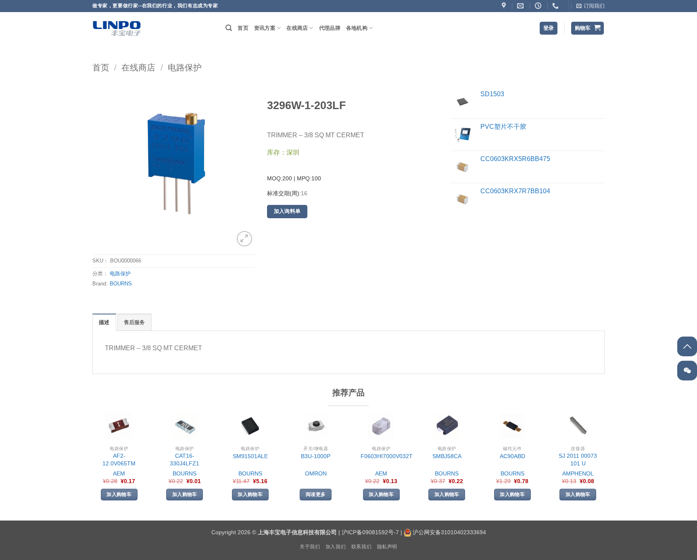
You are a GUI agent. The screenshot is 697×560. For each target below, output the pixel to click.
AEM (119, 473)
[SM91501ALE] (250, 426)
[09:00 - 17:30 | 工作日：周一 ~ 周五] (539, 6)
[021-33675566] (556, 6)
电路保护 (185, 67)
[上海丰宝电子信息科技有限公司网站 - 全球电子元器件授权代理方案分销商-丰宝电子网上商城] (116, 28)
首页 (243, 28)
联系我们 (361, 547)
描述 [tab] (104, 322)
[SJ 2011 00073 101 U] (578, 426)
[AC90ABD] (512, 426)
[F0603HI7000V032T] (381, 426)
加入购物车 (118, 494)
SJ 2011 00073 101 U (578, 460)
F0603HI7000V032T (387, 456)
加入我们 (336, 547)
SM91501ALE (250, 456)
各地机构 (356, 28)
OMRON (316, 473)
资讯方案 (264, 28)
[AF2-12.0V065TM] (119, 426)
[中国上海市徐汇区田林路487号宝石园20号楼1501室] (505, 6)
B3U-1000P (315, 456)
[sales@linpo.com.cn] (521, 6)
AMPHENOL (578, 473)
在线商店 (297, 28)
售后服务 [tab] (134, 322)
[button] (590, 6)
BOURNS (121, 284)
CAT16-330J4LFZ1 (184, 460)
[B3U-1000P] (316, 426)
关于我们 (310, 547)
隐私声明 (387, 547)
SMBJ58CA (446, 456)
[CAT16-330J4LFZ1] (184, 426)
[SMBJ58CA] (447, 426)
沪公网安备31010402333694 (449, 532)
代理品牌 (329, 28)
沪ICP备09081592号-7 (370, 532)
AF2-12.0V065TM (119, 460)
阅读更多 (316, 494)
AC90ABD (512, 456)
